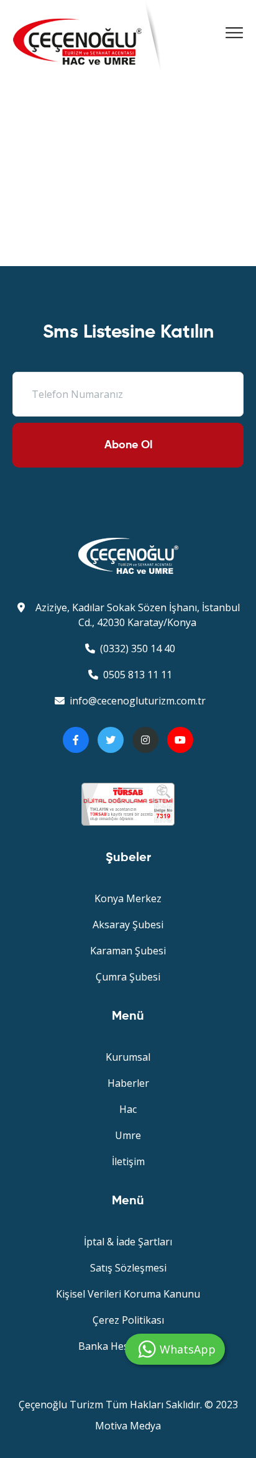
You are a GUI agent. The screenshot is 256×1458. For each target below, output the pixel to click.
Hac (128, 1109)
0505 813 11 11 (137, 674)
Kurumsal (128, 1057)
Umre (128, 1135)
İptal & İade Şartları (128, 1241)
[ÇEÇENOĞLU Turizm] (77, 51)
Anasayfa (102, 147)
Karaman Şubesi (128, 950)
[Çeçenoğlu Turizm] (128, 555)
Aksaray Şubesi (128, 924)
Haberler (128, 1083)
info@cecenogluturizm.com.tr (138, 701)
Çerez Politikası (128, 1320)
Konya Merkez (128, 898)
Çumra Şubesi (128, 977)
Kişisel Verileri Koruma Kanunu (128, 1294)
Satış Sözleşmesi (128, 1268)
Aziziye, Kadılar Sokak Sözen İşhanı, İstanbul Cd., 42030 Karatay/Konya (137, 615)
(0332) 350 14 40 (137, 648)
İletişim (128, 1161)
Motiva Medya (128, 1426)
